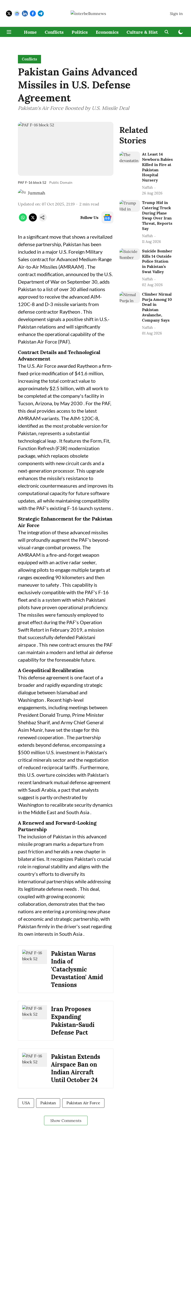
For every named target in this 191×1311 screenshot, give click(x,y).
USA (26, 1102)
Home (30, 32)
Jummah (36, 193)
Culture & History (146, 32)
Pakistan (48, 1102)
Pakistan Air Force (83, 1102)
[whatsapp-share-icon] (23, 219)
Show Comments (65, 1120)
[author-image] (22, 193)
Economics (107, 32)
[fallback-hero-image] (129, 157)
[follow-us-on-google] (107, 217)
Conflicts (54, 32)
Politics (80, 32)
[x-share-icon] (33, 219)
